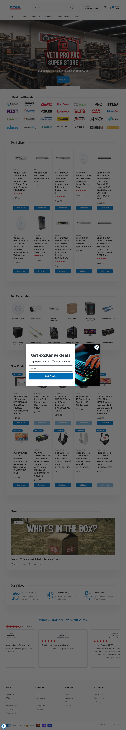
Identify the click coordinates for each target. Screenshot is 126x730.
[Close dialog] (97, 347)
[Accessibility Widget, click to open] (3, 726)
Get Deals (50, 376)
